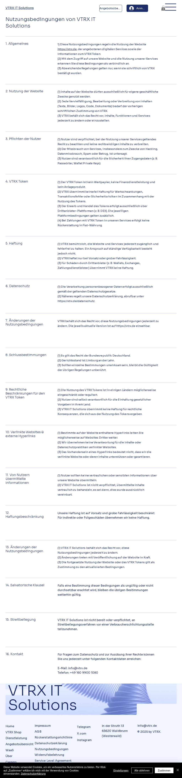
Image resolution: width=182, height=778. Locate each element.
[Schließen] (178, 770)
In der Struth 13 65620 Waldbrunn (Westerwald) (115, 731)
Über (9, 756)
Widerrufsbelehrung (49, 755)
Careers (11, 762)
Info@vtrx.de (147, 726)
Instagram (84, 740)
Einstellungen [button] (121, 770)
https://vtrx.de (67, 49)
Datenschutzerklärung (33, 773)
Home (10, 726)
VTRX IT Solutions (20, 8)
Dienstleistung (16, 738)
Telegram (83, 727)
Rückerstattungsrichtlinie (53, 737)
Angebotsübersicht (19, 744)
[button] (163, 8)
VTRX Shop (13, 732)
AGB (38, 731)
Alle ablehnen (142, 770)
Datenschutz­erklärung (51, 743)
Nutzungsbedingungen (51, 749)
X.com (81, 733)
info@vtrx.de (77, 668)
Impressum (43, 726)
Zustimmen (164, 770)
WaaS (10, 750)
